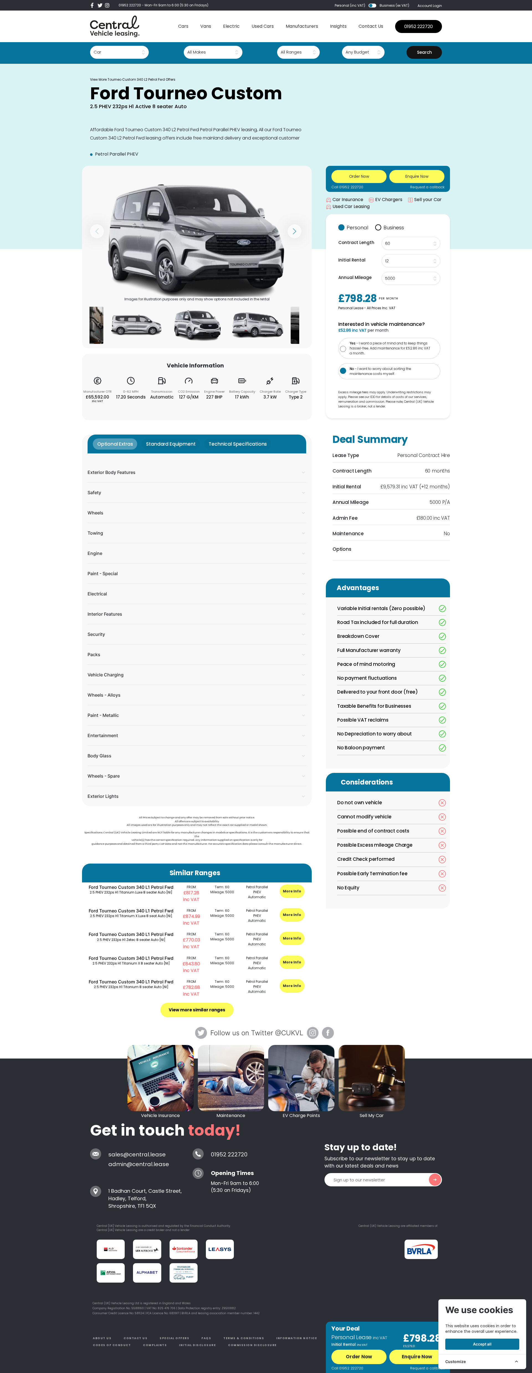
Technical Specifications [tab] (238, 444)
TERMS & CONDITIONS (243, 1338)
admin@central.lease (138, 1164)
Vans (205, 26)
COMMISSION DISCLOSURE (252, 1345)
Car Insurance (347, 199)
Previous (97, 231)
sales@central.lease (137, 1154)
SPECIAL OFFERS (174, 1338)
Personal (357, 227)
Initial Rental (351, 260)
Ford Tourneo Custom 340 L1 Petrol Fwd (131, 887)
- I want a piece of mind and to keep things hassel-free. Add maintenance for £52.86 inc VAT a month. (390, 348)
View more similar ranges (197, 1010)
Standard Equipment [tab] (170, 444)
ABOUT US (102, 1338)
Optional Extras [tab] (115, 444)
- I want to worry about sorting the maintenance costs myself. (380, 371)
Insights (338, 26)
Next (294, 231)
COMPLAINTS (155, 1345)
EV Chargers (388, 199)
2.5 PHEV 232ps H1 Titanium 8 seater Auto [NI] (131, 986)
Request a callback (427, 187)
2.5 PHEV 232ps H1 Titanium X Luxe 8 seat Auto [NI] (131, 915)
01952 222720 (130, 5)
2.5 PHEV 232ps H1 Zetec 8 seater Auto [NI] (131, 939)
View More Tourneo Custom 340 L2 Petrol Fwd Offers (132, 79)
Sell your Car (428, 199)
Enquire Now (417, 1356)
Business (393, 227)
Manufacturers (302, 26)
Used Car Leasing (351, 206)
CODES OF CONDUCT (112, 1345)
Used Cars (263, 26)
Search (424, 52)
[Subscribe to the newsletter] (435, 1180)
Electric (231, 26)
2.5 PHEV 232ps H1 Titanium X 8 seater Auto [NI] (131, 963)
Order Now (359, 1356)
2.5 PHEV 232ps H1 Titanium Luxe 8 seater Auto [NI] (131, 892)
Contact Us (371, 26)
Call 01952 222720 (347, 187)
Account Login (430, 5)
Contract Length (356, 242)
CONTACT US (135, 1338)
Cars (183, 26)
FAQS (206, 1338)
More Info (292, 891)
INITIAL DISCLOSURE (197, 1345)
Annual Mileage (355, 277)
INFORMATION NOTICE (296, 1338)
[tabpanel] (197, 629)
